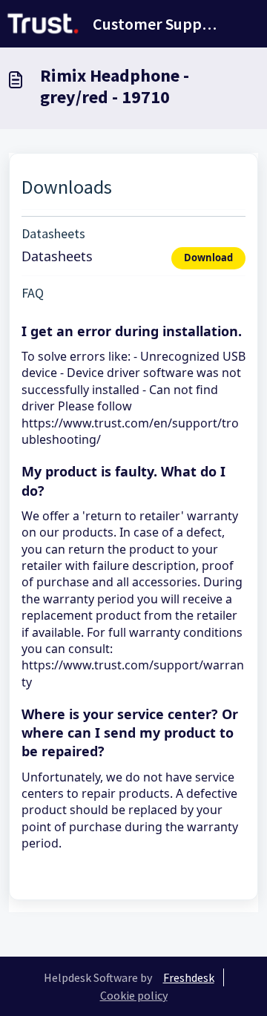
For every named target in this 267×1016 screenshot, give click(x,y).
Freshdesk (188, 977)
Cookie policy (134, 995)
